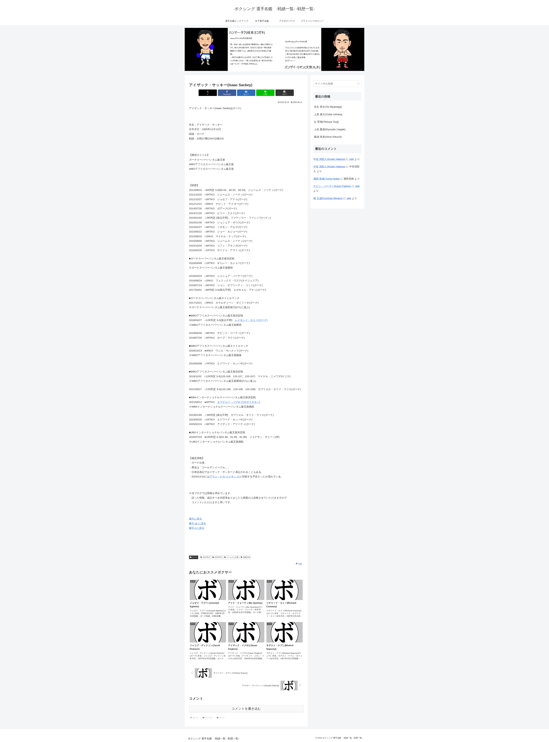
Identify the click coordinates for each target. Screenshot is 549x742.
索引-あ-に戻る (197, 523)
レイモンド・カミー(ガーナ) (251, 320)
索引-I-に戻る (196, 528)
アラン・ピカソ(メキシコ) (225, 476)
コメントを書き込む (246, 708)
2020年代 (218, 557)
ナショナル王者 (232, 557)
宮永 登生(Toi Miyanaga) (328, 106)
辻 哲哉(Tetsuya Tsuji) (326, 121)
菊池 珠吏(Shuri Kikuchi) (328, 136)
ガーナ (194, 557)
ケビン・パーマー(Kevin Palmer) (332, 186)
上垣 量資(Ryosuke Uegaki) (329, 129)
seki (351, 159)
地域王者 (246, 557)
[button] (285, 93)
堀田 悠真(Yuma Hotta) (326, 178)
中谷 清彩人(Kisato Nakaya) (329, 159)
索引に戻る (195, 518)
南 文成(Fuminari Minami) (328, 198)
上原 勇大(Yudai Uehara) (328, 114)
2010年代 (206, 557)
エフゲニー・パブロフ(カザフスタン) (238, 402)
